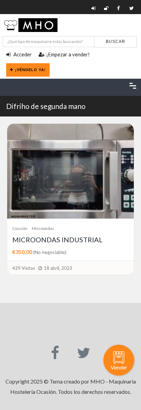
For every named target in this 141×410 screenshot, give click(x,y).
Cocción (19, 228)
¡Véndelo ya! (30, 70)
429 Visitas (23, 268)
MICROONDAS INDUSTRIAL (57, 239)
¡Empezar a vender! (68, 54)
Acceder (22, 54)
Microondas (43, 228)
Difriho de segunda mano (46, 106)
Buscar (115, 41)
